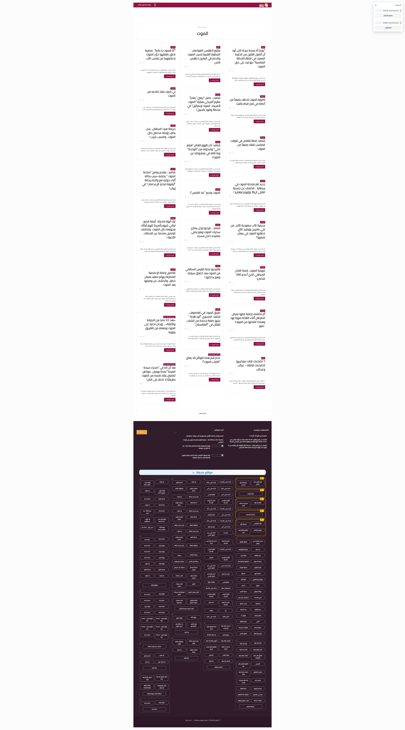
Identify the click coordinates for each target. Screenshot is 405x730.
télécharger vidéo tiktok (154, 693)
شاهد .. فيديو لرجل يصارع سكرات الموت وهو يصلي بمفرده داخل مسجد (205, 232)
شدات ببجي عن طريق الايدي (211, 533)
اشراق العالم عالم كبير (243, 665)
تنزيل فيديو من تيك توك (161, 677)
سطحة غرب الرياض (179, 567)
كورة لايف (162, 545)
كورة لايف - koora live (161, 619)
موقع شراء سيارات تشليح (179, 593)
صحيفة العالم (250, 706)
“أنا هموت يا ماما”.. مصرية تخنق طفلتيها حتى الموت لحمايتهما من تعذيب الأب (160, 54)
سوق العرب (225, 635)
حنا (226, 610)
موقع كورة (154, 585)
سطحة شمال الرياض (194, 568)
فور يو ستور (211, 526)
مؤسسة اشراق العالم (144, 4)
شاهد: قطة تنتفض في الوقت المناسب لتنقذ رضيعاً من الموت (248, 144)
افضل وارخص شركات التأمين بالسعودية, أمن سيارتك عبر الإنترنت (204, 436)
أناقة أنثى (243, 579)
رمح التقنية (258, 609)
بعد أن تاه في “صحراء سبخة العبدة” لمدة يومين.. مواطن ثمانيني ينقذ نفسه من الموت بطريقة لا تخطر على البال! (159, 373)
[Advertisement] (202, 14)
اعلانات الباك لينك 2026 (243, 673)
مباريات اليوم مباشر (193, 489)
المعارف (257, 603)
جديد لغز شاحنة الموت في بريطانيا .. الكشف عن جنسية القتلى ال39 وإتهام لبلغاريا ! (249, 188)
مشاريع (211, 655)
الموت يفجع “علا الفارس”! (205, 192)
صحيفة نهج (257, 573)
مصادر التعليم (258, 688)
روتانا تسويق (257, 591)
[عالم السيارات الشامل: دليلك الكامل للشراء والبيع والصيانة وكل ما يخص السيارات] (217, 458)
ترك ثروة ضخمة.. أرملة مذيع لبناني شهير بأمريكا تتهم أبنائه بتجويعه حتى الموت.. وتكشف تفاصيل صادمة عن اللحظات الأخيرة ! (158, 229)
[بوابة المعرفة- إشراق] (263, 5)
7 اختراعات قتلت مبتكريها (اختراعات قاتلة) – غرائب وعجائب (250, 365)
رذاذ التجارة (243, 609)
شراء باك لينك (257, 643)
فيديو (263, 358)
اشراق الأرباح (243, 633)
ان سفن (257, 549)
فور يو (211, 557)
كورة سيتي (179, 618)
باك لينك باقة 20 (211, 635)
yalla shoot (179, 482)
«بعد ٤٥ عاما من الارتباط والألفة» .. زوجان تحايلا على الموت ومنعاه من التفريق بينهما (160, 326)
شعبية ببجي (225, 582)
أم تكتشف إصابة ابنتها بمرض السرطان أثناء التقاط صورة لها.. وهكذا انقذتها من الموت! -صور (247, 319)
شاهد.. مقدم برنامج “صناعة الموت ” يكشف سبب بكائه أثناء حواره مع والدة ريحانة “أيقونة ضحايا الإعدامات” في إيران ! (159, 180)
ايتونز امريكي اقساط (211, 550)
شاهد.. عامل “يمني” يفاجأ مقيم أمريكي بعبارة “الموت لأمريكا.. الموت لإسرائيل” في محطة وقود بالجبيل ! (203, 103)
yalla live (186, 658)
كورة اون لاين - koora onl (161, 520)
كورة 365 (193, 617)
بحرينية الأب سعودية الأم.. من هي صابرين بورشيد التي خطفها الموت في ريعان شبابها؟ (248, 231)
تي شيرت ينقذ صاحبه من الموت (161, 93)
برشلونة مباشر (179, 488)
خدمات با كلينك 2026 (225, 648)
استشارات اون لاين (243, 597)
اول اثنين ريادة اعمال (258, 483)
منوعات (173, 47)
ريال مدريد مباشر (193, 496)
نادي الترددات (258, 597)
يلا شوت (193, 482)
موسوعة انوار (258, 633)
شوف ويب (243, 555)
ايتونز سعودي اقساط (226, 501)
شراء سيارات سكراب (179, 585)
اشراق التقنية (243, 542)
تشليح (193, 584)
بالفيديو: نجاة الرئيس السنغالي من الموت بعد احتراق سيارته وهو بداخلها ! (203, 273)
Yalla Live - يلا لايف (147, 512)
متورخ (257, 585)
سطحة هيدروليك (179, 561)
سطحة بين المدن (193, 561)
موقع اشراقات (257, 530)
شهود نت (243, 615)
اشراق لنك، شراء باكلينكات (257, 656)
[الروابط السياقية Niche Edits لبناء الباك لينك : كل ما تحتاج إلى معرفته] (217, 449)
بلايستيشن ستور (225, 588)
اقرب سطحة (179, 575)
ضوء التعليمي (258, 523)
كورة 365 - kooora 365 (161, 528)
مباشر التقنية (243, 621)
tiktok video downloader (147, 686)
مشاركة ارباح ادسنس (243, 483)
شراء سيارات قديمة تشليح (186, 608)
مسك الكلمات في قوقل (258, 542)
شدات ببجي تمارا (211, 482)
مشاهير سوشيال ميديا (169, 317)
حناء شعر (211, 602)
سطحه (179, 555)
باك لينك (211, 661)
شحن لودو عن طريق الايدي (211, 575)
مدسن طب (258, 680)
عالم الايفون (257, 567)
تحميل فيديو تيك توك (147, 678)
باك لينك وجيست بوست (243, 681)
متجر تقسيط (211, 514)
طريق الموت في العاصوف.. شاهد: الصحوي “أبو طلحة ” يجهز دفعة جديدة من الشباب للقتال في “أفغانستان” (203, 318)
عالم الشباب (250, 493)
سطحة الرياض (194, 554)
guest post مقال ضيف (211, 627)
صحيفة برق (243, 524)
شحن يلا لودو (226, 574)
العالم (263, 47)
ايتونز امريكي (211, 494)
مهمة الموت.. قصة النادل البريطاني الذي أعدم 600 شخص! (250, 274)
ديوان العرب (225, 655)
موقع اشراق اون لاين (243, 531)
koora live (147, 499)
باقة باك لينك (257, 502)
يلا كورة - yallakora (147, 520)
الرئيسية (204, 27)
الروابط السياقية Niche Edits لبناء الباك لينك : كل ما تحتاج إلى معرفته (196, 447)
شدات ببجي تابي (211, 488)
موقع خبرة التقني (258, 579)
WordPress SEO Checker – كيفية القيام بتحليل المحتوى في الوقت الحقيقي (203, 440)
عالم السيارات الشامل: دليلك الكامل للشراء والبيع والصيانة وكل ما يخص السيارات (196, 456)
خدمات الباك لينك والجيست (226, 627)
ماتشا (211, 610)
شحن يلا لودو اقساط (211, 501)
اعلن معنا (188, 720)
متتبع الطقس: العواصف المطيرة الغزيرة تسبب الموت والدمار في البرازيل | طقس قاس (204, 56)
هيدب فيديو (243, 603)
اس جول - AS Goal (147, 527)
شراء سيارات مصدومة (179, 601)
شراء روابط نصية (257, 649)
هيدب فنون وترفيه (243, 700)
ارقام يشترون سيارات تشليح (193, 601)
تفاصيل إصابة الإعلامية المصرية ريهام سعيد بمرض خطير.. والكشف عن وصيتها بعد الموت (160, 278)
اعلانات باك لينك (225, 661)
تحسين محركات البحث (243, 504)
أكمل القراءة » (259, 84)
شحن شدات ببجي (226, 565)
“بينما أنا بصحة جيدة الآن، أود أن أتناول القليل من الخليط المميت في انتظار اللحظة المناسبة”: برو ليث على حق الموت (248, 58)
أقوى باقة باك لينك (211, 641)
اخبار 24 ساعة (258, 700)
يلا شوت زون (161, 662)
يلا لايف (186, 632)
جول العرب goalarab (194, 625)
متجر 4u (225, 532)
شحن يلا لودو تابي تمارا (211, 542)
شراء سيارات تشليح (193, 592)
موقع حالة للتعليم (243, 694)
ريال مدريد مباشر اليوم (193, 642)
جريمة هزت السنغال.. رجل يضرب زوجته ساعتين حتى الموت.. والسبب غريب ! (161, 132)
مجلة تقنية (243, 688)
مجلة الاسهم (258, 561)
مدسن (243, 585)
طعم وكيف (257, 615)
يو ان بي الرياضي (257, 694)
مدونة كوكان (243, 567)
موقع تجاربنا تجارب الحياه (211, 648)
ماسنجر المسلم (250, 514)
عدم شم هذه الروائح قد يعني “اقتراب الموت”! (203, 359)
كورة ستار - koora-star (147, 483)
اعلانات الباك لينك (243, 655)
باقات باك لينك (243, 649)
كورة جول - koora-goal (161, 491)
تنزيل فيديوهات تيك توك (161, 686)
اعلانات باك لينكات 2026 (154, 646)
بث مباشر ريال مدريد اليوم (179, 625)
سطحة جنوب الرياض (193, 576)
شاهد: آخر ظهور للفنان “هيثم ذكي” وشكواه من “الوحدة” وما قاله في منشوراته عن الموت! (203, 151)
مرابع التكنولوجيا (243, 549)
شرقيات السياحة (243, 627)
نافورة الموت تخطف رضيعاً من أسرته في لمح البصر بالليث (247, 101)
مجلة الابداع (243, 591)
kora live (147, 539)
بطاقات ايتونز (211, 582)
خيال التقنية (257, 555)
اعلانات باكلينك (218, 667)
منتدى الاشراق (258, 672)
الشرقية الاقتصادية (243, 561)
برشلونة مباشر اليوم (179, 642)
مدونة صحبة (257, 627)
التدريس (257, 664)
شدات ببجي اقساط (225, 482)
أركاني (258, 621)
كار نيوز (243, 573)
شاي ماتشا (225, 616)
